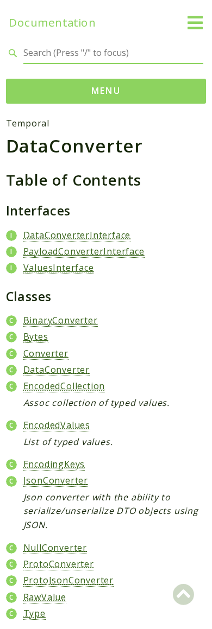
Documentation (52, 22)
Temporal (27, 123)
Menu (106, 91)
